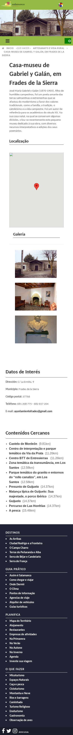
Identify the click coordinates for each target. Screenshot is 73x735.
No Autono (16, 648)
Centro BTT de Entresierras (29, 458)
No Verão (15, 643)
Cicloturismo (17, 689)
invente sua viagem (21, 661)
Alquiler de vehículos (22, 602)
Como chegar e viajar (22, 580)
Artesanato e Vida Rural (48, 48)
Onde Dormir (17, 584)
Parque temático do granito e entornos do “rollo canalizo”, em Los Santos (36, 477)
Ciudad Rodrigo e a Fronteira (26, 543)
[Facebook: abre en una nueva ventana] (3, 731)
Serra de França (18, 561)
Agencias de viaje (20, 598)
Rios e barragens (19, 698)
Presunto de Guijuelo (24, 486)
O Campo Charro (19, 548)
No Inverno (16, 652)
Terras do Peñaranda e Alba (25, 552)
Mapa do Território (20, 621)
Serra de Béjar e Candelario (25, 557)
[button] (36, 187)
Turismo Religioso (20, 707)
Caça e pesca (17, 684)
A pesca (14, 510)
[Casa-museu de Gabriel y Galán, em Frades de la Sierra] (36, 264)
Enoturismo (16, 711)
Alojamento (16, 625)
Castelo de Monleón (23, 443)
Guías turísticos (18, 607)
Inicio (10, 48)
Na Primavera (17, 639)
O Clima (14, 589)
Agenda (14, 657)
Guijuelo (15, 501)
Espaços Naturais (19, 680)
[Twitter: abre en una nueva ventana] (8, 731)
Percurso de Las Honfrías (27, 505)
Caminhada (16, 702)
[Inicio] (13, 4)
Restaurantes (17, 630)
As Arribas (15, 539)
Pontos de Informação (22, 593)
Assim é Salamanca (20, 575)
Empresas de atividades (23, 634)
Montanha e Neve (20, 693)
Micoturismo (17, 675)
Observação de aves (21, 720)
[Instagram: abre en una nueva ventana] (15, 731)
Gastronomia (17, 715)
